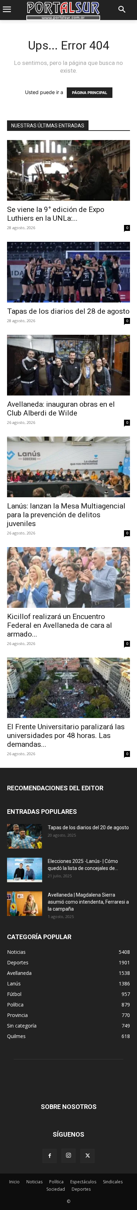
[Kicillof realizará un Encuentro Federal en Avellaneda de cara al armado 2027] (68, 577)
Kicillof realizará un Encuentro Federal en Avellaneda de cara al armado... (59, 625)
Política (56, 1182)
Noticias (34, 1182)
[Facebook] (50, 1156)
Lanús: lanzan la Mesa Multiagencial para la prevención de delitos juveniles (66, 515)
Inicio (14, 1182)
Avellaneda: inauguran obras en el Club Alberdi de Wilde (61, 408)
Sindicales (113, 1182)
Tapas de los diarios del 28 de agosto (68, 311)
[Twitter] (87, 1156)
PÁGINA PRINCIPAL (89, 92)
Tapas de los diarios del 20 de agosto (88, 827)
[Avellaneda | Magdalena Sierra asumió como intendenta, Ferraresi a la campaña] (24, 903)
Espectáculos (83, 1182)
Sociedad (55, 1189)
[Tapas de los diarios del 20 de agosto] (24, 836)
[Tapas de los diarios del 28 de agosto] (68, 272)
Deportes (81, 1189)
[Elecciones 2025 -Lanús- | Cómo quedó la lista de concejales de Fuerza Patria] (24, 870)
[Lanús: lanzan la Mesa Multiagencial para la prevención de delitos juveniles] (68, 467)
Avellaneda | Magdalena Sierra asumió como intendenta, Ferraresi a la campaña (88, 902)
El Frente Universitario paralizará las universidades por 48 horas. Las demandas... (66, 736)
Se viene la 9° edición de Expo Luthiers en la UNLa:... (55, 213)
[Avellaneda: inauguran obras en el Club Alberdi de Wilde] (68, 365)
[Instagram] (68, 1156)
